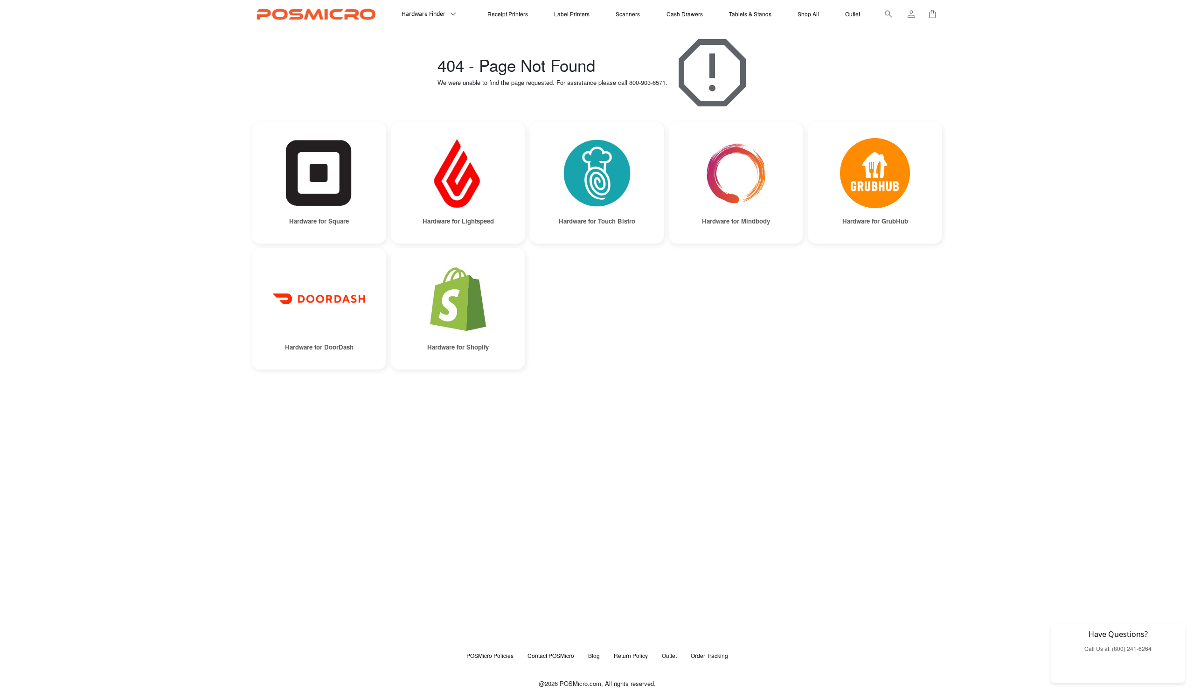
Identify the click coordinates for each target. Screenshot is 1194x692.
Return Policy (631, 655)
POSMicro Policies (490, 655)
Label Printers (572, 14)
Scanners (628, 14)
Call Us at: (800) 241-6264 (1118, 648)
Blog (594, 655)
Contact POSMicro (551, 655)
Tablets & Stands (750, 14)
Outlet (852, 14)
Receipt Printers (507, 14)
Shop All (808, 14)
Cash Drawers (684, 14)
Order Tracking (709, 655)
